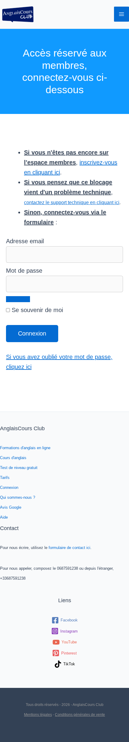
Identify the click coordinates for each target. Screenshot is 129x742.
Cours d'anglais (13, 457)
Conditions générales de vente (80, 715)
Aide (4, 517)
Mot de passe (24, 270)
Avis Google (10, 507)
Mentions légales (38, 715)
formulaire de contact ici (69, 547)
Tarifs (5, 477)
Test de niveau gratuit (19, 467)
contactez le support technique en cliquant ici (71, 202)
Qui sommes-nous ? (17, 497)
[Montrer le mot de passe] (18, 299)
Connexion (9, 487)
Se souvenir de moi (36, 310)
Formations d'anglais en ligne (25, 448)
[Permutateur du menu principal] (121, 14)
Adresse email (25, 241)
